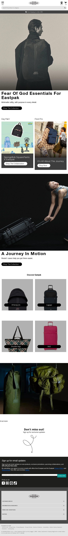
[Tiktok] (15, 483)
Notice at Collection (37, 527)
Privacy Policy (58, 468)
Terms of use (5, 527)
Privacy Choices (28, 527)
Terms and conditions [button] (8, 510)
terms (27, 470)
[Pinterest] (11, 483)
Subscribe (61, 475)
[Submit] (65, 7)
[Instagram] (7, 483)
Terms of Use (6, 470)
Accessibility (46, 527)
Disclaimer (4, 528)
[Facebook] (3, 483)
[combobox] (32, 7)
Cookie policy (11, 528)
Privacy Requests (20, 527)
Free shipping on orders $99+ (35, 12)
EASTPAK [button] (4, 514)
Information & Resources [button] (9, 505)
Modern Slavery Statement (56, 527)
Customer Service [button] (7, 501)
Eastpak (7, 525)
